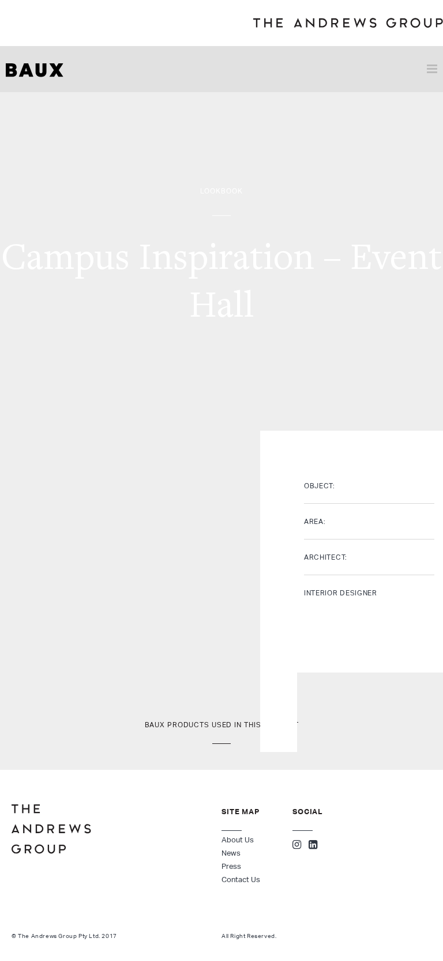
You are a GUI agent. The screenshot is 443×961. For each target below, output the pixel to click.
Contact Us (241, 879)
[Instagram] (296, 846)
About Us (238, 839)
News (231, 853)
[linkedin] (313, 846)
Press (231, 866)
